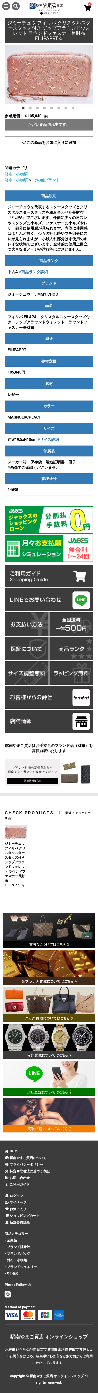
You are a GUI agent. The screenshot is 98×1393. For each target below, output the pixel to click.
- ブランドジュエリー (21, 1267)
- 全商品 (11, 1240)
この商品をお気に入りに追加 (51, 142)
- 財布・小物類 (16, 1260)
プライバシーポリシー (26, 1164)
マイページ (17, 1202)
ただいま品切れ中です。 (49, 124)
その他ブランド (46, 180)
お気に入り (17, 1209)
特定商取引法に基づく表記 (29, 1171)
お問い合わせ (19, 1178)
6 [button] (59, 109)
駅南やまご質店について (27, 1158)
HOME (14, 1151)
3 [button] (38, 109)
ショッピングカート (24, 1215)
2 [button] (31, 109)
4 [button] (45, 109)
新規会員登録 (19, 1222)
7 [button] (66, 109)
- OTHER (11, 1273)
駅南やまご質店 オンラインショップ (49, 1336)
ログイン (16, 1196)
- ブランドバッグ (17, 1253)
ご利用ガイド (19, 1184)
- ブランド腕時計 (17, 1247)
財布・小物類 (16, 174)
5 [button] (52, 109)
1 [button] (24, 109)
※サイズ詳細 (48, 439)
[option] (49, 74)
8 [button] (74, 109)
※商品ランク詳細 (33, 272)
